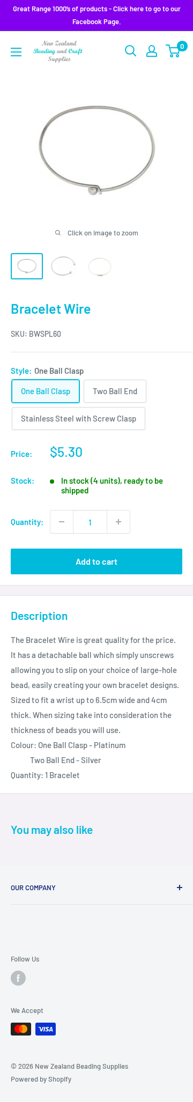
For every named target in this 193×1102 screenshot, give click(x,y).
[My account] (151, 51)
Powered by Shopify (41, 1079)
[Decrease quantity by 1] (61, 522)
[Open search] (131, 51)
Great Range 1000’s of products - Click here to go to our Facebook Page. (97, 15)
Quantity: (27, 522)
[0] (173, 51)
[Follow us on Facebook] (18, 978)
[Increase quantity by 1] (118, 522)
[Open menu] (16, 52)
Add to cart (96, 561)
